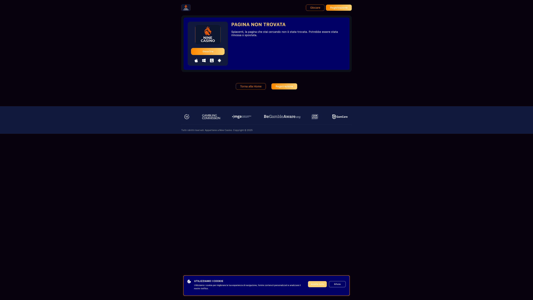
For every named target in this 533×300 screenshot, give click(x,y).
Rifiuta (337, 284)
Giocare (315, 7)
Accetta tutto (317, 284)
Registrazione (339, 7)
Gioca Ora (208, 51)
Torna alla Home (251, 86)
